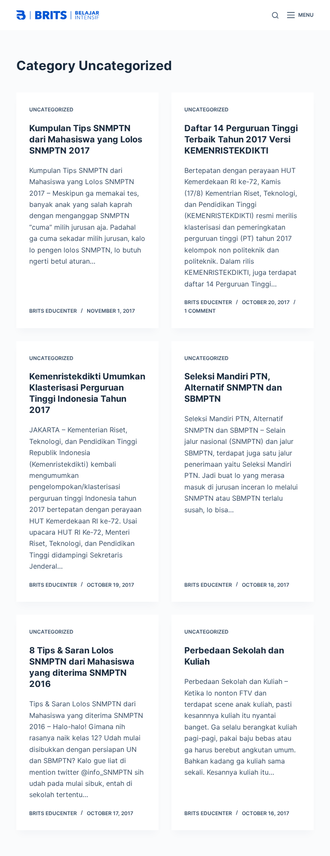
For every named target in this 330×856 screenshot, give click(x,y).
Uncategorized (51, 109)
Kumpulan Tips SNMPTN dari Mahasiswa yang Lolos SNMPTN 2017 (85, 139)
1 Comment (200, 311)
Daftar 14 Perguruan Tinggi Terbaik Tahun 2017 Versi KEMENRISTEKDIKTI (241, 139)
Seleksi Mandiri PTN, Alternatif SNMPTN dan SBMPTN (233, 387)
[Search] (275, 15)
